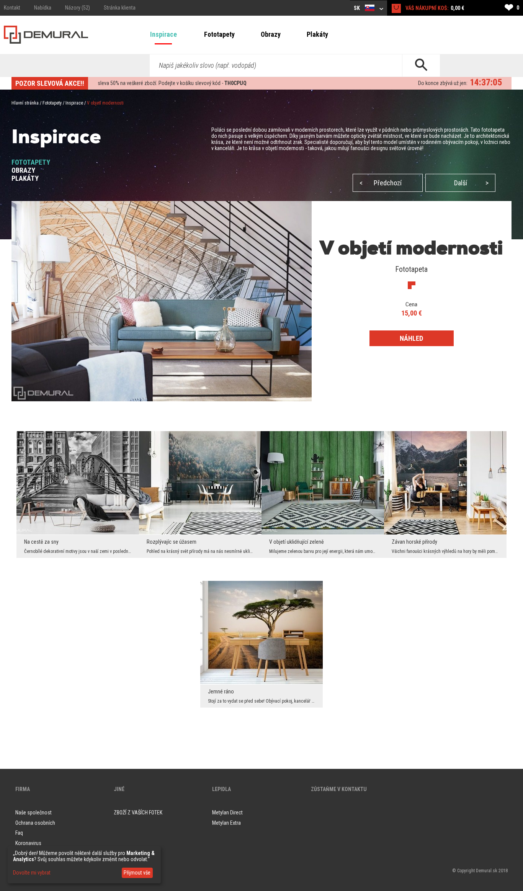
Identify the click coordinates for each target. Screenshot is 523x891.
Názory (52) (77, 8)
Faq (19, 833)
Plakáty (317, 34)
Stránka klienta (120, 8)
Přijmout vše (137, 873)
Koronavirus (28, 843)
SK (357, 8)
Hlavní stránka (25, 103)
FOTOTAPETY (30, 162)
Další (471, 183)
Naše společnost (33, 812)
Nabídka (42, 8)
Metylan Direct (227, 812)
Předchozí (381, 183)
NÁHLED (411, 338)
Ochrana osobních (35, 823)
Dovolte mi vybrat (32, 873)
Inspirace (163, 34)
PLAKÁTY (25, 178)
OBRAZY (23, 170)
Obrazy (271, 34)
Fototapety (219, 34)
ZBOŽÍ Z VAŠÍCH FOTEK (138, 812)
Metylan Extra (226, 823)
